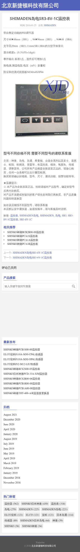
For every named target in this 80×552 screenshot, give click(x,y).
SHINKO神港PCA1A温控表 (22, 240)
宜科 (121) (48, 515)
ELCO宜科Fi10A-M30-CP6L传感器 (23, 354)
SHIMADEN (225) (29, 509)
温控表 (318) (58, 503)
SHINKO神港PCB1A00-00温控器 (22, 388)
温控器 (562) (11, 503)
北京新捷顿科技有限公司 (30, 5)
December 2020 (12, 419)
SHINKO (11, 337)
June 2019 (9, 448)
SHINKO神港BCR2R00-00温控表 (25, 232)
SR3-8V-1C (26, 219)
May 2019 (9, 453)
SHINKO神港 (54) (32, 526)
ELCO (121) (32, 515)
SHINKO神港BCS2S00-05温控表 (22, 369)
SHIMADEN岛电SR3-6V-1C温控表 (32, 257)
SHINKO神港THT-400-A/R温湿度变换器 (26, 393)
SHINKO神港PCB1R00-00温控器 (22, 383)
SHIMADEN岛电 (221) (55, 509)
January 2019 (10, 473)
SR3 (64, 215)
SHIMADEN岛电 (29, 215)
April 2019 (9, 458)
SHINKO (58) (11, 526)
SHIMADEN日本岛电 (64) (35, 520)
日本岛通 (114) (65, 515)
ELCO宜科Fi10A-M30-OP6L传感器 (23, 359)
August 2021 (10, 414)
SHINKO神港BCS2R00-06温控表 (22, 378)
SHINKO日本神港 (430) (35, 503)
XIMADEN (12, 326)
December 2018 (12, 477)
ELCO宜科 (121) (13, 515)
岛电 (57, 215)
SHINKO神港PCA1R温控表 (22, 244)
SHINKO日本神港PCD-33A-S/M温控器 (25, 373)
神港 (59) (57, 520)
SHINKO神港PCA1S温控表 (22, 236)
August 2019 (10, 439)
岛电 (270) (10, 509)
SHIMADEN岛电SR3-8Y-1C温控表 (32, 252)
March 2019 (10, 463)
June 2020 (9, 424)
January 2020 (10, 434)
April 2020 (9, 429)
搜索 (73, 286)
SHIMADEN (50, 25)
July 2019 (9, 443)
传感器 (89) (10, 520)
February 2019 (11, 468)
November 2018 (12, 482)
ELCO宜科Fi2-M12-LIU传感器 (21, 364)
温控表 (14, 215)
